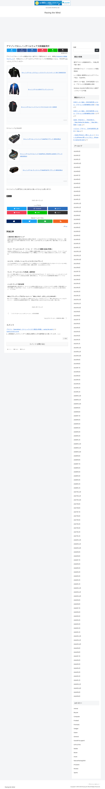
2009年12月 (77, 396)
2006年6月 (77, 564)
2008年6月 (77, 468)
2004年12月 (77, 636)
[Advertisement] (52, 29)
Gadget (76, 728)
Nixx (97, 104)
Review (76, 768)
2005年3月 (77, 624)
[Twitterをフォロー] (29, 221)
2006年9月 (77, 552)
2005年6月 (77, 612)
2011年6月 (77, 323)
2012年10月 (77, 259)
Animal (76, 708)
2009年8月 (77, 412)
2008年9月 (77, 456)
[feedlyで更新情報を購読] (45, 221)
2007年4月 (77, 524)
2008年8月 (77, 460)
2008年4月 (77, 476)
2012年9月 (77, 263)
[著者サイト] (14, 221)
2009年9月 (77, 408)
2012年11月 (77, 255)
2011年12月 (77, 299)
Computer (77, 716)
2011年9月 (77, 311)
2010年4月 (77, 380)
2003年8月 (77, 696)
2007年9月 (77, 504)
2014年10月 (77, 163)
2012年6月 (77, 275)
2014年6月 (77, 179)
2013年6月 (77, 227)
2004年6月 (77, 660)
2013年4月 (77, 235)
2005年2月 (77, 628)
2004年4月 (77, 668)
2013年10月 (77, 211)
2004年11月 (77, 640)
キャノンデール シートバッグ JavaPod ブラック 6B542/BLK (42, 139)
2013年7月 (77, 223)
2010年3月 (77, 384)
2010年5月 (77, 376)
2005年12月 (77, 588)
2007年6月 (77, 516)
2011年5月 (77, 327)
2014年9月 (77, 167)
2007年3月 (77, 528)
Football (76, 720)
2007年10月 (77, 500)
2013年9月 (77, 215)
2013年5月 (77, 231)
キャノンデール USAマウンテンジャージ (40, 89)
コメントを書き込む (37, 344)
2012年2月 (77, 291)
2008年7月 (77, 464)
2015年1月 (77, 159)
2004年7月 (77, 656)
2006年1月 (77, 584)
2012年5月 (77, 279)
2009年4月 (77, 428)
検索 (74, 47)
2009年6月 (77, 420)
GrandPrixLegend (79, 740)
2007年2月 (77, 532)
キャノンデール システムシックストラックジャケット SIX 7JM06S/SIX (44, 72)
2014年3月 (77, 191)
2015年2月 (77, 155)
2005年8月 (77, 604)
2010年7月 (77, 368)
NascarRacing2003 (79, 760)
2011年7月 (77, 319)
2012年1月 (77, 295)
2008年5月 (77, 472)
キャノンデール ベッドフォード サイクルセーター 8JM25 (39, 107)
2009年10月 (77, 404)
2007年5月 (77, 520)
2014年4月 (77, 187)
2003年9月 (77, 692)
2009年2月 (77, 436)
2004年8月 (77, 652)
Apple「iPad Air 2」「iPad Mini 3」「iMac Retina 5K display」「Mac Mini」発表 (86, 122)
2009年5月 (77, 424)
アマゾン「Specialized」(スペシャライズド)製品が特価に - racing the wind (30, 329)
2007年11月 (77, 496)
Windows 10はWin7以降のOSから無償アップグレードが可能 (86, 89)
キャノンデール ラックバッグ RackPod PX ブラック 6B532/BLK (43, 170)
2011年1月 (77, 343)
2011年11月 (77, 303)
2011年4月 (77, 331)
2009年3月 (77, 432)
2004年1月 (77, 680)
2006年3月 (77, 576)
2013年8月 (77, 219)
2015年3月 (77, 151)
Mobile (76, 748)
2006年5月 (77, 568)
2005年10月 (77, 596)
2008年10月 (77, 452)
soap (79, 124)
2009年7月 (77, 416)
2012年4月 (77, 283)
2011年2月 (77, 340)
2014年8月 (77, 171)
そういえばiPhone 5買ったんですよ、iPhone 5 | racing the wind (86, 137)
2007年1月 (77, 536)
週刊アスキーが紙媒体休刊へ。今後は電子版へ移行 (86, 63)
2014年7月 (77, 175)
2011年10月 (77, 307)
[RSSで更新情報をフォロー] (60, 221)
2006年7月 (77, 560)
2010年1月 (77, 392)
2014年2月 (77, 195)
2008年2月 (77, 484)
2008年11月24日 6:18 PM (13, 331)
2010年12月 (77, 347)
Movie (75, 752)
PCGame (76, 764)
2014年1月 (77, 199)
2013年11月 (77, 207)
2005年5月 (77, 616)
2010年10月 (77, 355)
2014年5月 (77, 183)
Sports (76, 772)
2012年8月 (77, 267)
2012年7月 (77, 271)
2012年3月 (77, 287)
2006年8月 (77, 556)
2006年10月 (77, 548)
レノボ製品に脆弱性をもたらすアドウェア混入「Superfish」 (86, 76)
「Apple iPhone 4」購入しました (83, 135)
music (75, 756)
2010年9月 (77, 360)
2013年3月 (77, 239)
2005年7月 (77, 608)
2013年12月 (77, 203)
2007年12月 (77, 492)
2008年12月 (77, 444)
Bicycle (9, 196)
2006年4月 (77, 572)
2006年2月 (77, 580)
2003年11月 (77, 684)
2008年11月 (77, 448)
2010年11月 (77, 352)
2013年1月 (77, 247)
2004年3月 (77, 672)
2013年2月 (77, 243)
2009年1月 (77, 440)
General (76, 736)
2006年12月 (77, 540)
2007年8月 (77, 508)
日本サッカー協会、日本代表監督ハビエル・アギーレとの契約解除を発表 (86, 83)
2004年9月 (77, 648)
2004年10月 (77, 644)
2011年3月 (77, 335)
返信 (65, 338)
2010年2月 (77, 388)
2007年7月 (77, 512)
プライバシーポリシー (94, 784)
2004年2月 (77, 676)
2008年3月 (77, 480)
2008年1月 (77, 488)
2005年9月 (77, 600)
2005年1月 (77, 632)
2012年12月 (77, 251)
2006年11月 (77, 544)
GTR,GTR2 (77, 744)
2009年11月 (77, 400)
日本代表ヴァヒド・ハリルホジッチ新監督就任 (86, 70)
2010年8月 (77, 364)
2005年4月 (77, 620)
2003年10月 (77, 688)
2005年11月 (77, 592)
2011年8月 (77, 315)
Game (75, 732)
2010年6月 (77, 372)
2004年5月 (77, 664)
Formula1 (77, 724)
